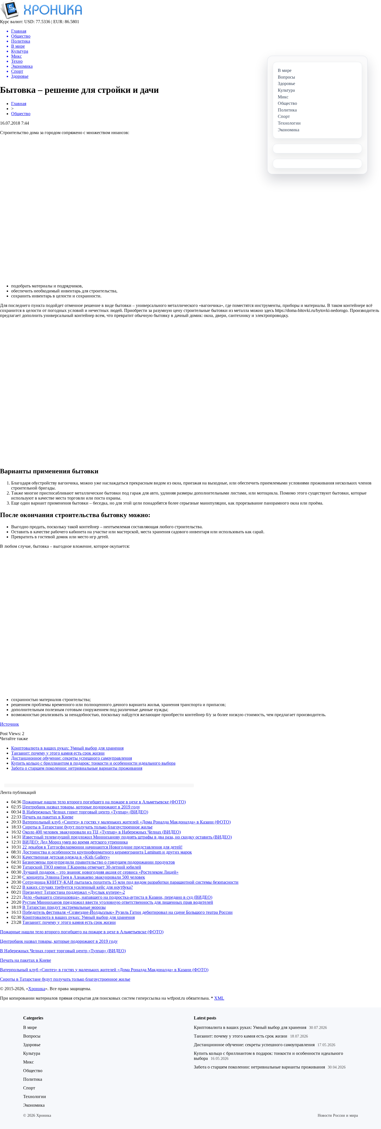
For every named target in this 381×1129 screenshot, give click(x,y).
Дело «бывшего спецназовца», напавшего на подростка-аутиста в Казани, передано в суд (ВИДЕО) (117, 897)
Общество (20, 113)
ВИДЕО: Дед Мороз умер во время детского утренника (75, 842)
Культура (31, 1053)
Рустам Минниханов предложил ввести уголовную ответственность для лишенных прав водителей (117, 902)
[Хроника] (41, 17)
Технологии (34, 1096)
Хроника (36, 988)
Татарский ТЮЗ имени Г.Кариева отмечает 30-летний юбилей (81, 867)
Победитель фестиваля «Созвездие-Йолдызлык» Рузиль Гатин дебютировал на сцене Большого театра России (127, 912)
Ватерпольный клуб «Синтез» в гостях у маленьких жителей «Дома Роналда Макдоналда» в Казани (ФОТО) (126, 822)
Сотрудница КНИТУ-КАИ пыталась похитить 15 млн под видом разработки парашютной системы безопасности (130, 882)
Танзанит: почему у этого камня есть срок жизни (58, 753)
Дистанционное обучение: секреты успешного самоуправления (71, 758)
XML (219, 998)
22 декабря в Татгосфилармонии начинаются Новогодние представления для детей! (102, 847)
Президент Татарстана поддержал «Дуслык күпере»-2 (73, 892)
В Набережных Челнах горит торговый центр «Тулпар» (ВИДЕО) (85, 812)
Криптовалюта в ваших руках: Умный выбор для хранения (67, 748)
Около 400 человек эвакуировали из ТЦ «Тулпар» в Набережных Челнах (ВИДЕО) (101, 832)
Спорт (29, 1088)
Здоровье (31, 1044)
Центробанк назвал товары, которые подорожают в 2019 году (81, 807)
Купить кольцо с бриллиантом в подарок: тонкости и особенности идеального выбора (93, 763)
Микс (28, 1062)
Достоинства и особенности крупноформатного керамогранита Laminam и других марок (107, 852)
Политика (32, 1079)
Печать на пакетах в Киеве (47, 817)
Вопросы (31, 1036)
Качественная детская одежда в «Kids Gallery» (66, 857)
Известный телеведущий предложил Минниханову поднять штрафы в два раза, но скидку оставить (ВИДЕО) (127, 837)
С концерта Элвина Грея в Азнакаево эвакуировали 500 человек (83, 877)
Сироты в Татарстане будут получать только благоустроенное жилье (87, 827)
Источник (9, 724)
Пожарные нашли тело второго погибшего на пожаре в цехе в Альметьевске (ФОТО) (104, 801)
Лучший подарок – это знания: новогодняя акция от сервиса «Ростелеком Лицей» (100, 872)
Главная (18, 103)
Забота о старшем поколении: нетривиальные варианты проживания (76, 768)
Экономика (34, 1105)
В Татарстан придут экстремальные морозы (64, 907)
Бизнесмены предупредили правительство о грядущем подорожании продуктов (98, 862)
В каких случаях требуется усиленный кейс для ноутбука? (77, 887)
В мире (30, 1027)
